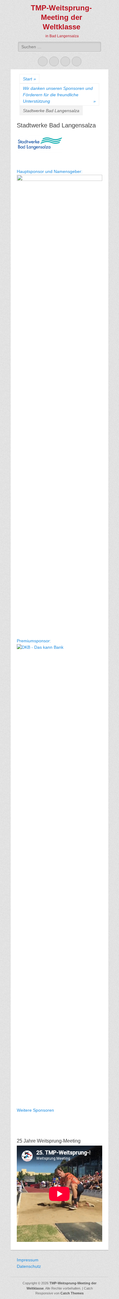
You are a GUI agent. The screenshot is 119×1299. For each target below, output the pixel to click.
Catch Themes (72, 1293)
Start (29, 78)
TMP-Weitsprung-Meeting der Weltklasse (61, 17)
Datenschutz (29, 1266)
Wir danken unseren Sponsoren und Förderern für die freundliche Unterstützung (59, 95)
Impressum (27, 1259)
